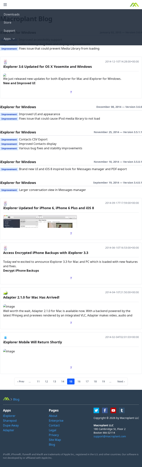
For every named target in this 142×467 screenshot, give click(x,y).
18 (95, 381)
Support (9, 31)
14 (62, 381)
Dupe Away (11, 425)
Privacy (54, 435)
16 (78, 381)
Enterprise (56, 421)
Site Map (55, 440)
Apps (7, 39)
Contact (54, 425)
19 (103, 381)
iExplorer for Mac (70, 79)
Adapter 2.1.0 (41, 311)
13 (54, 381)
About (53, 416)
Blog (52, 444)
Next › (121, 381)
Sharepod (10, 421)
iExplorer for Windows (105, 79)
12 (46, 381)
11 (38, 381)
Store (7, 22)
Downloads (12, 14)
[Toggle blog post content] (71, 91)
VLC (83, 315)
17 (87, 381)
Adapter (8, 430)
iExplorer (56, 262)
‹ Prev (20, 381)
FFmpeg (17, 315)
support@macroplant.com (110, 436)
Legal (52, 430)
